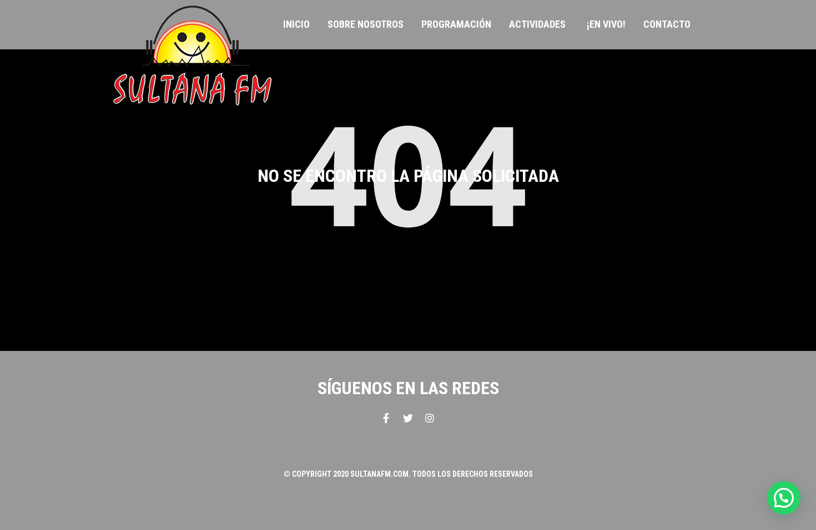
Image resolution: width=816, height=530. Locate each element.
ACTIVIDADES (537, 24)
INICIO (296, 24)
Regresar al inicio (408, 268)
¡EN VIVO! (606, 24)
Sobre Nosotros (366, 24)
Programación (456, 24)
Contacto (667, 24)
